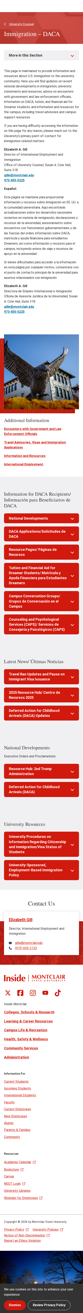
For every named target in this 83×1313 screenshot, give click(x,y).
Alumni (8, 1123)
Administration (16, 1057)
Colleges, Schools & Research (29, 1012)
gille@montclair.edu (29, 943)
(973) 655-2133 (26, 948)
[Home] (34, 977)
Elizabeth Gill (20, 919)
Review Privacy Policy (49, 1305)
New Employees (15, 1116)
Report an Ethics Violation (22, 1241)
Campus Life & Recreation (25, 1030)
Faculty (9, 1102)
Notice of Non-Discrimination (24, 1235)
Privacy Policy (14, 1229)
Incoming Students (17, 1088)
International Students (20, 1095)
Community (12, 1137)
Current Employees (17, 1109)
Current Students (16, 1081)
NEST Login (12, 1184)
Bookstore (11, 1169)
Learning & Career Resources (28, 1021)
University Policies (46, 1229)
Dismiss (15, 1305)
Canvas (9, 1176)
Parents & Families (17, 1130)
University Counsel (21, 24)
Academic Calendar (17, 1162)
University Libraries (17, 1191)
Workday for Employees (21, 1198)
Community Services (21, 1048)
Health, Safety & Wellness (26, 1039)
